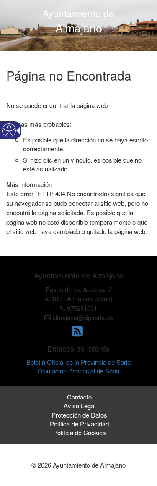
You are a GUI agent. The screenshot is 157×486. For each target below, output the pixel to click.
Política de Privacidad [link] (79, 423)
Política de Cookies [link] (79, 432)
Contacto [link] (79, 396)
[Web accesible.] (9, 130)
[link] (78, 332)
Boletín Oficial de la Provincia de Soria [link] (78, 361)
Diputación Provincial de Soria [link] (78, 370)
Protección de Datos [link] (79, 414)
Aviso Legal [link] (79, 405)
